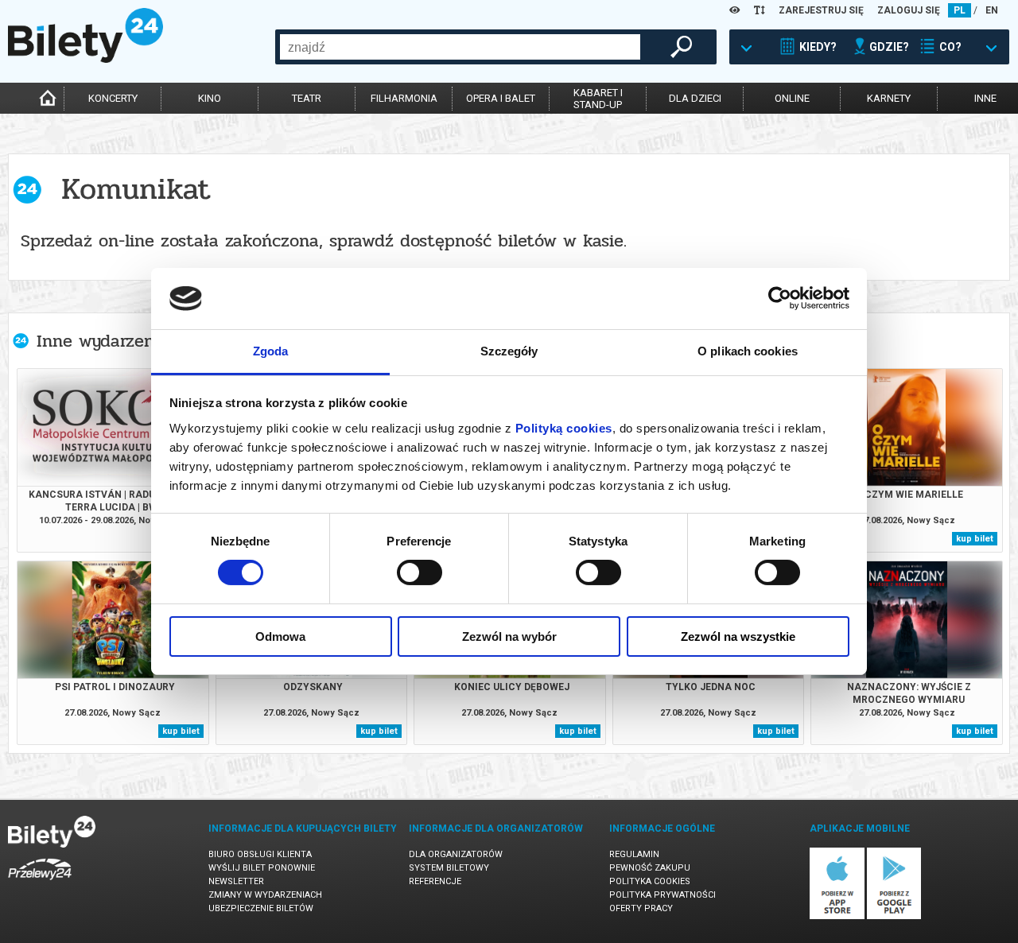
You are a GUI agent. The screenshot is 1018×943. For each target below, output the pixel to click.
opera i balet (500, 98)
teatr (306, 98)
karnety (889, 98)
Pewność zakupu (649, 868)
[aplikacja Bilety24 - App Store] (837, 916)
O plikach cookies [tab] (747, 351)
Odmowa (280, 636)
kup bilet (974, 539)
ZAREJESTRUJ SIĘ (821, 10)
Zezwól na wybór (509, 636)
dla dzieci (695, 98)
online (792, 98)
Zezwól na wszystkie (738, 636)
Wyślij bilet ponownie (261, 868)
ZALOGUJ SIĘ (908, 10)
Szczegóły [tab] (509, 351)
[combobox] (460, 46)
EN (991, 10)
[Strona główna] (85, 58)
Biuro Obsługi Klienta (260, 854)
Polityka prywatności (662, 895)
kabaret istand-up (598, 99)
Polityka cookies (649, 881)
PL (960, 10)
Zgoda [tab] (271, 351)
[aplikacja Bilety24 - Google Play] (894, 916)
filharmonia (404, 98)
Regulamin (634, 854)
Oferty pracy (641, 908)
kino (209, 98)
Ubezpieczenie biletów (260, 908)
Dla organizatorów (456, 854)
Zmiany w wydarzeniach (265, 895)
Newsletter (236, 881)
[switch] (419, 572)
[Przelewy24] (40, 883)
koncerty (113, 98)
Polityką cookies (563, 428)
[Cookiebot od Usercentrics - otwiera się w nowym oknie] (779, 298)
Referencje (435, 881)
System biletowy (449, 868)
